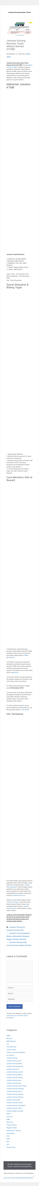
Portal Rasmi (10, 1133)
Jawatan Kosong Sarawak (14, 1094)
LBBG (8, 1119)
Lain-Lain (9, 1116)
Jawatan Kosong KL (12, 902)
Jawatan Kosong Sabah (14, 1091)
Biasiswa (9, 1038)
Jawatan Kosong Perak (14, 1080)
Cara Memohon (11, 1047)
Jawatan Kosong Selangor (15, 1097)
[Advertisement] (19, 103)
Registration (14, 672)
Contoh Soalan (11, 1049)
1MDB (8, 1035)
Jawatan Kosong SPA (15, 930)
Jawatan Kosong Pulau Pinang (16, 1086)
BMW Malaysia (11, 1041)
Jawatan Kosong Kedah (14, 1063)
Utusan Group (11, 1147)
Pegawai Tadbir (11, 1128)
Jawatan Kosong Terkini (14, 1108)
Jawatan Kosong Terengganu (16, 1105)
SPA (7, 1141)
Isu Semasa (10, 1055)
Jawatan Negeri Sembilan (14, 1111)
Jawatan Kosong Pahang (14, 1077)
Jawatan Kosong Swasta (14, 1102)
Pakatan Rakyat (11, 1125)
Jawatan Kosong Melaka (14, 1075)
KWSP (8, 1114)
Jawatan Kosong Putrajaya (15, 1088)
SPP (7, 1144)
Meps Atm (9, 1122)
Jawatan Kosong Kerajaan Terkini (19, 12)
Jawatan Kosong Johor (13, 1061)
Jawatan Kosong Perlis (13, 1083)
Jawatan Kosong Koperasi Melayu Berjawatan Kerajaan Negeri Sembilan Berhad (18, 936)
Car (7, 1044)
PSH (7, 1136)
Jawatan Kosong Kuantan (14, 1072)
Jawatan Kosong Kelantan (14, 1066)
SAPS (8, 1139)
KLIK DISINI (25, 709)
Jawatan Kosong (11, 1058)
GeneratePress (26, 1166)
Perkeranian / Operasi (13, 1130)
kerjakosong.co (18, 895)
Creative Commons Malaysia (15, 1052)
